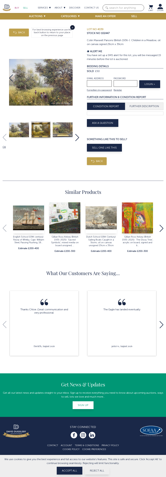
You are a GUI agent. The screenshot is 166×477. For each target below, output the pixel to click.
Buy (17, 8)
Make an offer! (105, 16)
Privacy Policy (110, 445)
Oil (4, 147)
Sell (25, 8)
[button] (11, 78)
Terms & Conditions (87, 445)
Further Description (144, 106)
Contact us (91, 7)
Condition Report (106, 106)
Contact (52, 445)
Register (118, 90)
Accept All (69, 470)
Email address (95, 78)
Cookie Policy (71, 449)
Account (66, 445)
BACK (21, 32)
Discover (74, 7)
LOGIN (160, 10)
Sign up (83, 405)
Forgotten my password (99, 90)
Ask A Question (102, 123)
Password (120, 78)
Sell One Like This (104, 147)
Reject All (97, 470)
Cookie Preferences (94, 449)
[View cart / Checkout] (150, 6)
